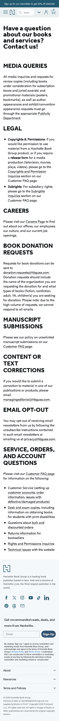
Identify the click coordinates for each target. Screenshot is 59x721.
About (6, 670)
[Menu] (5, 12)
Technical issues (19, 549)
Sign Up (48, 634)
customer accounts (21, 492)
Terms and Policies (14, 688)
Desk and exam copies (24, 507)
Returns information (22, 533)
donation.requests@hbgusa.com (26, 272)
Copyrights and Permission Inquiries (27, 173)
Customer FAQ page (17, 346)
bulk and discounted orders (26, 524)
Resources (9, 679)
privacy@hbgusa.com (39, 438)
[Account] (46, 12)
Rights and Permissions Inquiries (31, 543)
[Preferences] (39, 12)
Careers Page (35, 221)
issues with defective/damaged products (28, 499)
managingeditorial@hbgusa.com (26, 399)
